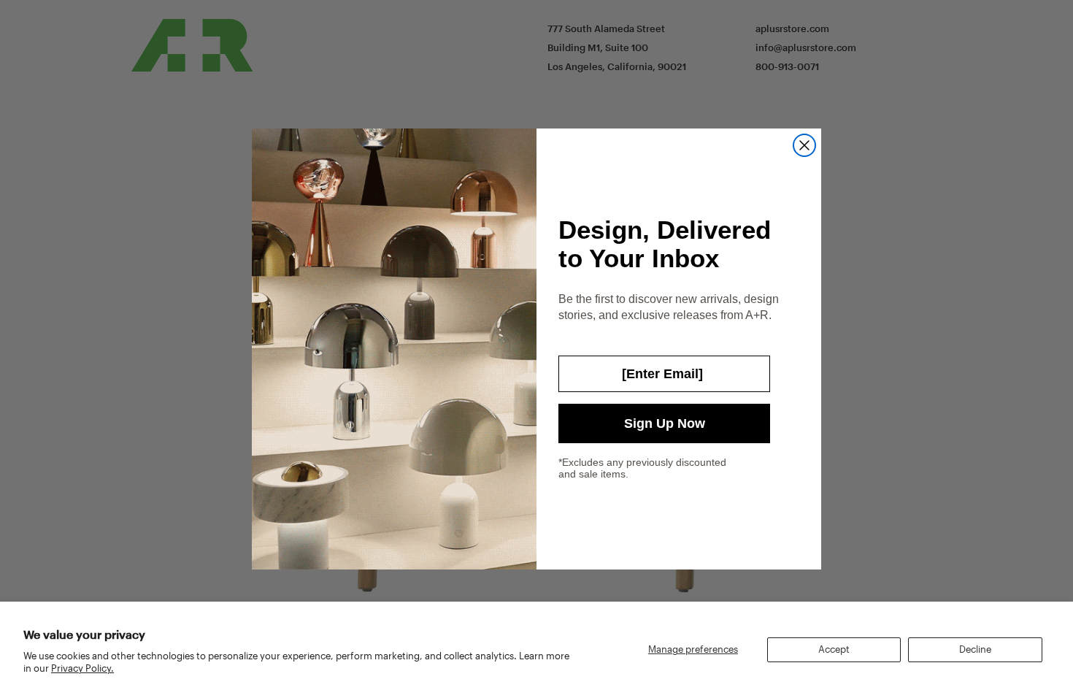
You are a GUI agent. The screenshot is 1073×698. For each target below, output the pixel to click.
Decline (975, 649)
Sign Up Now (664, 423)
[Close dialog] (804, 145)
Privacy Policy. (82, 668)
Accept (834, 649)
